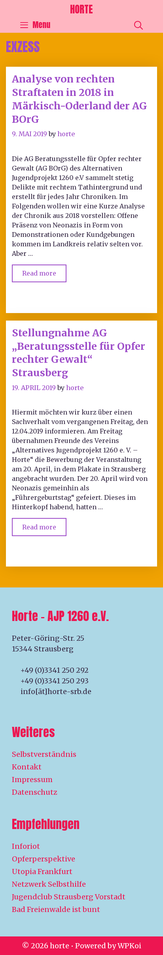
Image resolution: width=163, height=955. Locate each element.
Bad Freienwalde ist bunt (56, 909)
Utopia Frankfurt (42, 871)
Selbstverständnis (44, 754)
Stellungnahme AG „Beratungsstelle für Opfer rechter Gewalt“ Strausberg (78, 352)
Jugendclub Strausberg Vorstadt (68, 896)
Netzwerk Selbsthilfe (49, 884)
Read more (44, 271)
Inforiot (26, 846)
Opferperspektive (43, 858)
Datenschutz (34, 792)
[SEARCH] (138, 25)
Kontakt (27, 766)
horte (81, 9)
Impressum (32, 779)
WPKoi (129, 945)
